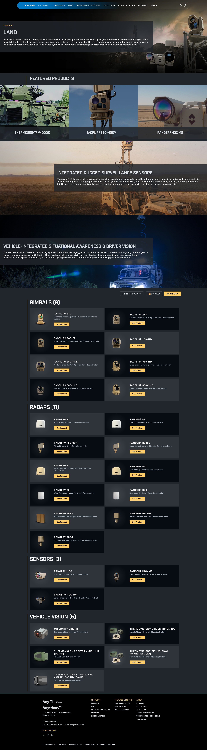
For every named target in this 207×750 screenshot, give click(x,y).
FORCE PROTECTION (122, 703)
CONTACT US (141, 719)
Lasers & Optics (126, 5)
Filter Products (130, 294)
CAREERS (140, 703)
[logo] (36, 5)
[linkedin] (52, 735)
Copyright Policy (75, 744)
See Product (62, 324)
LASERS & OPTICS (98, 716)
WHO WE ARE (141, 707)
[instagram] (48, 735)
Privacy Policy (48, 744)
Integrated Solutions (88, 5)
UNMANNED (95, 703)
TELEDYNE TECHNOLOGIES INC (148, 716)
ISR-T (70, 5)
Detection (109, 5)
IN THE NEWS (141, 710)
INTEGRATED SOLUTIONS (100, 710)
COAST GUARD (120, 707)
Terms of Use (89, 744)
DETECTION (95, 713)
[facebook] (44, 735)
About (154, 5)
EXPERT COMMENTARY (145, 713)
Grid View (173, 294)
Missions (142, 5)
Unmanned (59, 5)
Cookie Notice (61, 744)
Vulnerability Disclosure (106, 744)
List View (155, 294)
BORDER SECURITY (122, 710)
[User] (185, 5)
